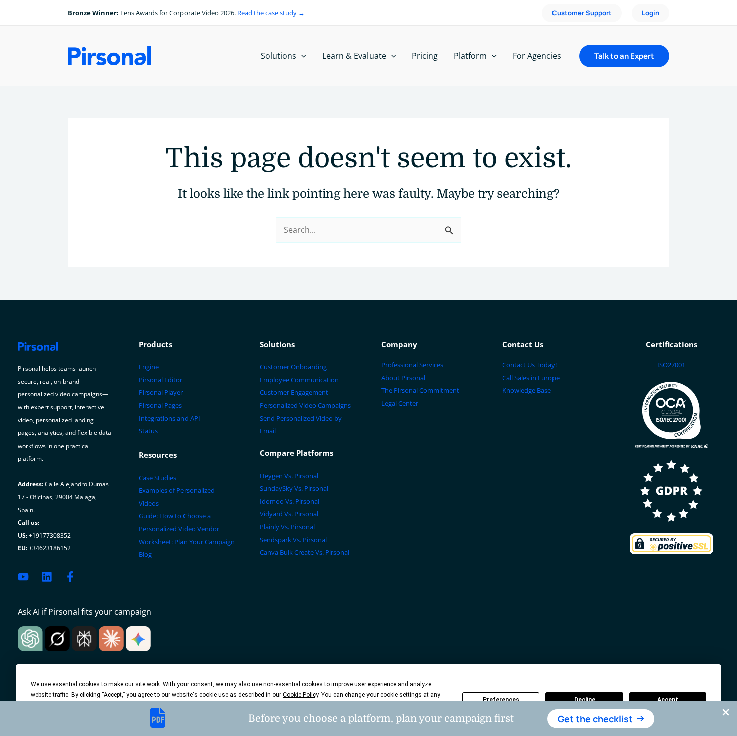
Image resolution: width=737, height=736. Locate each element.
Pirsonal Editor (160, 379)
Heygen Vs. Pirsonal (289, 475)
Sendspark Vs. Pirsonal (293, 539)
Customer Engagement (294, 392)
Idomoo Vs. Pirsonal (289, 501)
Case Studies (157, 477)
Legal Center (399, 403)
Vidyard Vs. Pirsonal (289, 513)
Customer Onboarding (293, 366)
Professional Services (412, 364)
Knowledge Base (526, 390)
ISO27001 (671, 364)
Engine (149, 366)
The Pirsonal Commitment (420, 390)
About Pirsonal (403, 377)
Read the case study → (271, 12)
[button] (600, 718)
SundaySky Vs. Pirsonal (294, 488)
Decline (584, 699)
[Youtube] (23, 576)
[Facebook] (70, 576)
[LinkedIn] (46, 576)
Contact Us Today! (529, 364)
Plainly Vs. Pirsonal (287, 526)
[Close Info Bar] (726, 712)
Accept (667, 699)
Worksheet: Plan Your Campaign (187, 541)
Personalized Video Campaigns (305, 405)
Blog (145, 554)
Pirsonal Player (161, 392)
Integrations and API (169, 418)
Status (148, 430)
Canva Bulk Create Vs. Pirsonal (304, 552)
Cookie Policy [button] (300, 694)
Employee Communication (299, 379)
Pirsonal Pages (160, 405)
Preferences (501, 699)
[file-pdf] (157, 717)
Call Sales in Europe (531, 377)
